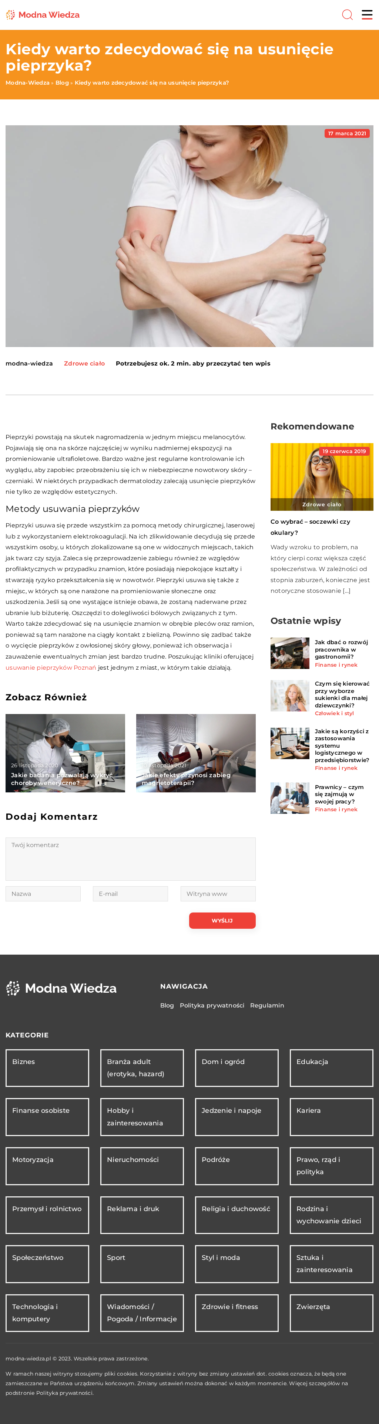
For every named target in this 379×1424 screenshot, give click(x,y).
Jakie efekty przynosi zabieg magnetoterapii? (186, 779)
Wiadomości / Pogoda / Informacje (142, 1313)
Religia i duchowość (236, 1209)
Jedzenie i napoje (231, 1111)
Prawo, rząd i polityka (318, 1166)
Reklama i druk (133, 1209)
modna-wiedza (29, 363)
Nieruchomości (133, 1160)
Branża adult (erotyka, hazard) (135, 1068)
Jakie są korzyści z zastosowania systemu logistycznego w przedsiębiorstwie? (342, 746)
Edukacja (312, 1062)
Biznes (23, 1062)
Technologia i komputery (35, 1313)
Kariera (308, 1111)
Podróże (216, 1160)
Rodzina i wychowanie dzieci (328, 1215)
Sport (116, 1258)
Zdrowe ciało (84, 363)
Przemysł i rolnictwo (46, 1209)
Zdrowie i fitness (230, 1307)
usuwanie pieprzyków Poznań (51, 667)
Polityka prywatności (212, 1005)
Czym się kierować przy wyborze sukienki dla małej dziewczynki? (342, 694)
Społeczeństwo (37, 1258)
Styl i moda (221, 1258)
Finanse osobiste (41, 1111)
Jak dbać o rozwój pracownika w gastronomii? (341, 649)
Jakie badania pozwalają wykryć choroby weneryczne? (62, 779)
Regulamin (267, 1005)
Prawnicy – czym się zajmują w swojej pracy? (339, 794)
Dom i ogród (223, 1062)
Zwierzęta (313, 1307)
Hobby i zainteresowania (135, 1117)
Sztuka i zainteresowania (324, 1264)
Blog (167, 1005)
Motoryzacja (33, 1160)
